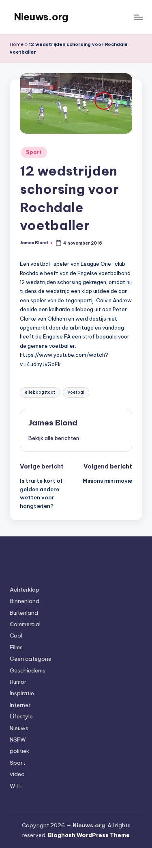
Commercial (25, 624)
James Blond (52, 422)
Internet (20, 705)
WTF (16, 785)
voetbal (76, 392)
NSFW (18, 739)
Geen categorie (30, 658)
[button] (53, 438)
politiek (19, 751)
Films (16, 647)
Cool (16, 635)
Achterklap (24, 589)
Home (17, 44)
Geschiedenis (27, 670)
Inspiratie (22, 693)
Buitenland (24, 612)
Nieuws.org (41, 17)
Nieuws (19, 728)
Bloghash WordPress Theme (89, 835)
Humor (18, 681)
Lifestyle (21, 716)
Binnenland (24, 601)
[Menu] (138, 17)
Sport (34, 152)
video (17, 774)
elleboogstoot (40, 392)
